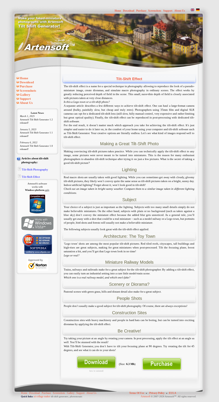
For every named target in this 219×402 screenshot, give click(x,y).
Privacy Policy (156, 393)
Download (34, 393)
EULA (172, 393)
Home (24, 393)
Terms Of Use (137, 393)
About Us (91, 393)
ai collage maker (42, 396)
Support (80, 393)
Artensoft (145, 396)
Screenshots (59, 393)
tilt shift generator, (60, 396)
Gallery (70, 393)
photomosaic (76, 396)
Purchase (46, 393)
